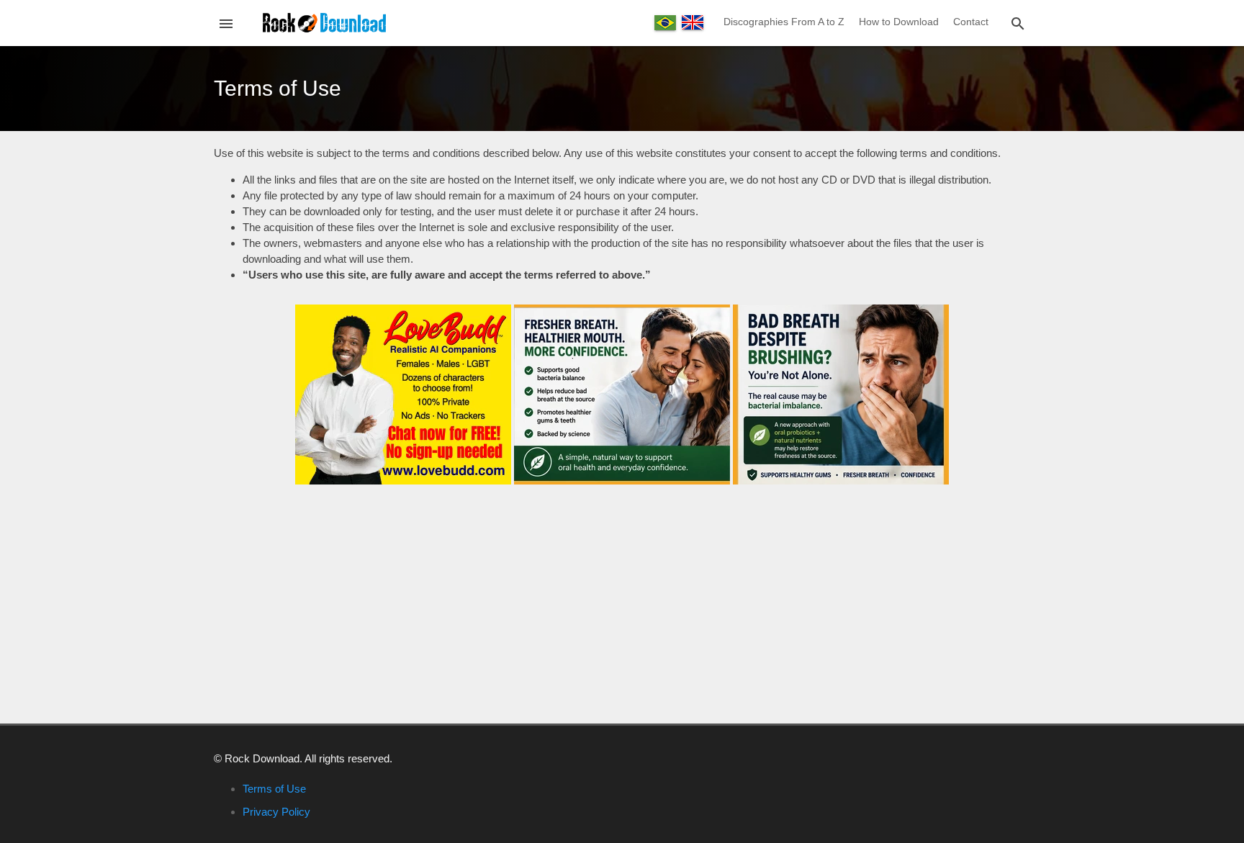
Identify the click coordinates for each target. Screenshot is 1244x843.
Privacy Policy (276, 812)
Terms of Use (274, 789)
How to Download (899, 21)
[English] (692, 22)
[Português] (665, 22)
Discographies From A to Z (784, 21)
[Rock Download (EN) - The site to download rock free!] (324, 22)
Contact (970, 21)
